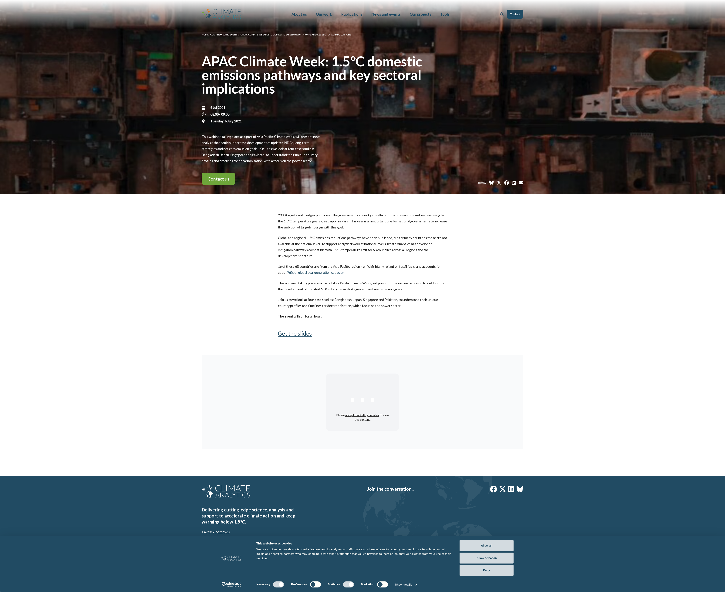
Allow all (486, 545)
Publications (351, 14)
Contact (515, 14)
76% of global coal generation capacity (315, 272)
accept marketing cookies (362, 415)
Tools (445, 14)
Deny (486, 570)
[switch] (315, 584)
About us (299, 14)
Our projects (420, 14)
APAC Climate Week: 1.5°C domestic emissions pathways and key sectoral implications (296, 34)
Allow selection (487, 558)
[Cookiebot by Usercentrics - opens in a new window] (231, 584)
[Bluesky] (520, 489)
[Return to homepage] (221, 14)
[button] (502, 14)
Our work (324, 14)
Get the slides (295, 333)
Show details (403, 584)
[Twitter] (502, 489)
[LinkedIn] (511, 489)
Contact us (218, 178)
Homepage (208, 34)
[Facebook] (493, 489)
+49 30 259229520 (215, 532)
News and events (386, 14)
